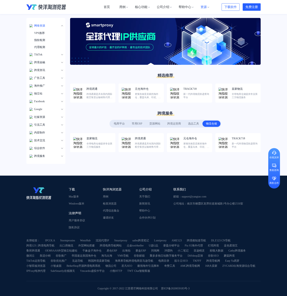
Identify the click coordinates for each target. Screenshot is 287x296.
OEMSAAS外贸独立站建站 (61, 250)
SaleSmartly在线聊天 (63, 270)
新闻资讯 (144, 203)
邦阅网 (155, 250)
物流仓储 (211, 123)
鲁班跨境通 (33, 250)
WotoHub (85, 240)
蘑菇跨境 (229, 255)
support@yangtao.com (194, 196)
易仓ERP (112, 250)
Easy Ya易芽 (232, 260)
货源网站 (154, 123)
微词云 (30, 255)
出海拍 (126, 250)
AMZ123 (177, 240)
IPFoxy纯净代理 (35, 270)
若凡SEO (126, 265)
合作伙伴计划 (147, 217)
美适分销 (45, 255)
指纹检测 (39, 40)
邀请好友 (108, 217)
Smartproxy (120, 240)
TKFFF (197, 260)
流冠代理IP (102, 240)
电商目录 (163, 260)
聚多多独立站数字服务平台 (166, 255)
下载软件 (230, 7)
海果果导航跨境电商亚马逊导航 (134, 260)
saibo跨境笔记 (140, 240)
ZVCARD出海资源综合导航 (238, 265)
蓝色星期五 (231, 245)
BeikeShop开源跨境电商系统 (83, 265)
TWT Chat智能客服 (138, 270)
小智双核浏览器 (35, 265)
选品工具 (193, 123)
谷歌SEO (213, 255)
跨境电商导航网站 (111, 245)
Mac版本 (74, 196)
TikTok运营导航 (35, 260)
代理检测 (39, 47)
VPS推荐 (39, 33)
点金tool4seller (135, 245)
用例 (105, 196)
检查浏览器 (110, 203)
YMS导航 (123, 255)
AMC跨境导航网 (190, 265)
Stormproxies (67, 240)
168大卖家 (211, 265)
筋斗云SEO (181, 260)
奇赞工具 (169, 265)
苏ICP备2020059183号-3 (175, 288)
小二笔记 (183, 250)
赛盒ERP (140, 250)
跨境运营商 (174, 123)
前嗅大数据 (216, 250)
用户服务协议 (77, 220)
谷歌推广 (61, 255)
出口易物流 (66, 245)
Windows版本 (76, 203)
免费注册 (251, 7)
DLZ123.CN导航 (221, 240)
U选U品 (153, 245)
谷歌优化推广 (59, 260)
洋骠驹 (168, 250)
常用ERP (137, 123)
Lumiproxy (160, 240)
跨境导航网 (213, 260)
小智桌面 (56, 265)
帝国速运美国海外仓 (84, 255)
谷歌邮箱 (139, 255)
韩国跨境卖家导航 (99, 260)
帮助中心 (144, 210)
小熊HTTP (116, 270)
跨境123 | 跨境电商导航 (40, 245)
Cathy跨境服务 (237, 250)
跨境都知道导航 (196, 240)
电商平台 (119, 123)
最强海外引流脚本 (148, 265)
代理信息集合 (111, 210)
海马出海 (106, 255)
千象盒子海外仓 (92, 250)
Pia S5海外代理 (194, 245)
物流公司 (110, 265)
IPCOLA (50, 240)
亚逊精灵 (199, 250)
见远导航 (77, 260)
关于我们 (144, 196)
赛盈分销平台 (171, 245)
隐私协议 (74, 227)
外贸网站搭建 (86, 245)
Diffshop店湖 (195, 255)
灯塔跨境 (213, 245)
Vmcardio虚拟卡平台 (92, 270)
